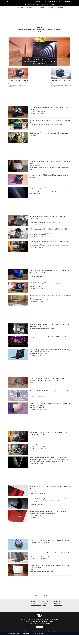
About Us (46, 619)
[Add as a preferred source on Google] (39, 627)
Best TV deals (57, 607)
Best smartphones (46, 607)
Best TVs (44, 605)
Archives (45, 595)
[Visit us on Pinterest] (49, 1)
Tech (29, 4)
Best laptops (45, 603)
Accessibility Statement (26, 619)
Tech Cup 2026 (60, 7)
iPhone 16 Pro (33, 603)
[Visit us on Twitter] (47, 1)
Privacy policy (29, 621)
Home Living (38, 4)
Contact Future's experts (37, 619)
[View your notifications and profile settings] (64, 2)
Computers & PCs (13, 23)
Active (33, 4)
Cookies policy (36, 621)
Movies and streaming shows (36, 607)
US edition (26, 633)
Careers (51, 621)
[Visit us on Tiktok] (56, 1)
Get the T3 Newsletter (31, 7)
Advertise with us (44, 621)
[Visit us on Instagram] (52, 1)
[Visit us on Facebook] (45, 1)
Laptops (19, 23)
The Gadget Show (51, 7)
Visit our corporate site (51, 631)
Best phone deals (57, 603)
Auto (48, 4)
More (52, 4)
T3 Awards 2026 (41, 7)
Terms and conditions (53, 619)
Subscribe (67, 1)
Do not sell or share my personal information (40, 623)
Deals (22, 7)
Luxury (43, 4)
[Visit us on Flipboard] (54, 1)
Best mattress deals (58, 605)
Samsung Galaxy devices (36, 605)
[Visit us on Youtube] (50, 1)
